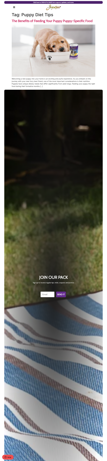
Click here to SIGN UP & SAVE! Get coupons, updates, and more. (53, 2)
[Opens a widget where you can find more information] (8, 457)
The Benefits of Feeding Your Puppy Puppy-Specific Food (52, 21)
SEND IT (61, 294)
